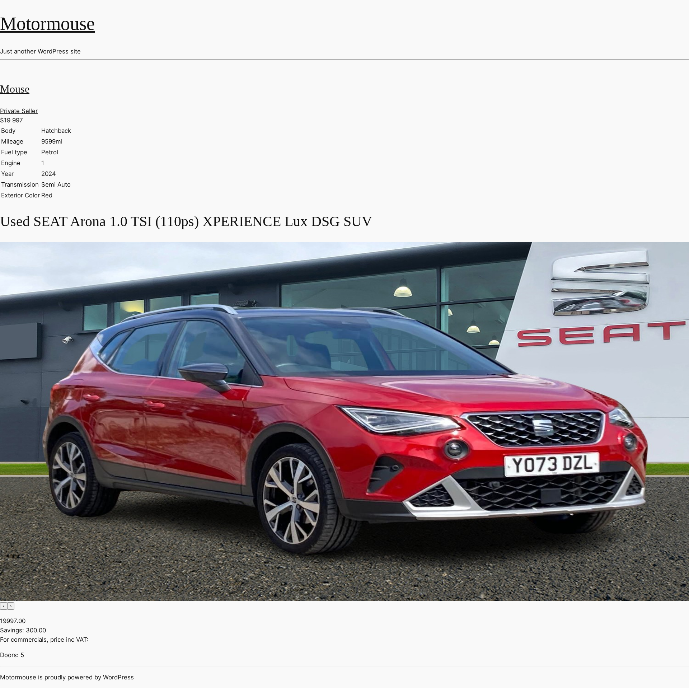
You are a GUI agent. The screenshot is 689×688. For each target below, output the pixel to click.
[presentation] (3, 606)
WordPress (118, 677)
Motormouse (47, 23)
